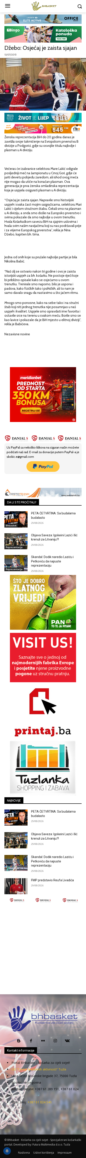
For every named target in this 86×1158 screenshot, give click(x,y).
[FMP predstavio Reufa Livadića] (16, 886)
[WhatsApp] (53, 480)
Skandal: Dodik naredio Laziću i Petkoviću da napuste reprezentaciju (52, 561)
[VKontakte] (67, 1041)
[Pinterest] (43, 480)
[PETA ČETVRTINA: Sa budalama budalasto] (16, 519)
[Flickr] (43, 1041)
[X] (32, 480)
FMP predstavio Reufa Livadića (52, 880)
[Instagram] (55, 1041)
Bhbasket (11, 525)
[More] (63, 480)
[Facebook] (22, 480)
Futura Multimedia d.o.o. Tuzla (51, 1144)
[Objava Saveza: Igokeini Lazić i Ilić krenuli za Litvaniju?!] (16, 541)
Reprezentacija (14, 547)
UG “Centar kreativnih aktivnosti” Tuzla (38, 1069)
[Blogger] (19, 1041)
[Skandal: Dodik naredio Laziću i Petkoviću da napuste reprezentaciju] (16, 563)
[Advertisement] (43, 948)
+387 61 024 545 (40, 1102)
